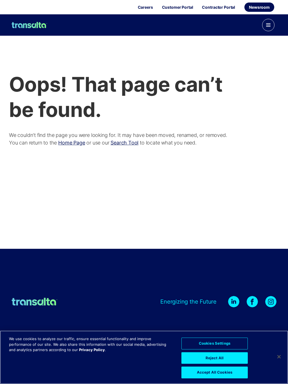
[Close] (279, 357)
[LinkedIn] (234, 302)
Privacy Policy (92, 349)
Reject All (215, 358)
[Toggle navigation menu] (268, 25)
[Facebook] (252, 302)
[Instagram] (271, 302)
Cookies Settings (214, 343)
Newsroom (259, 7)
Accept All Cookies (214, 372)
